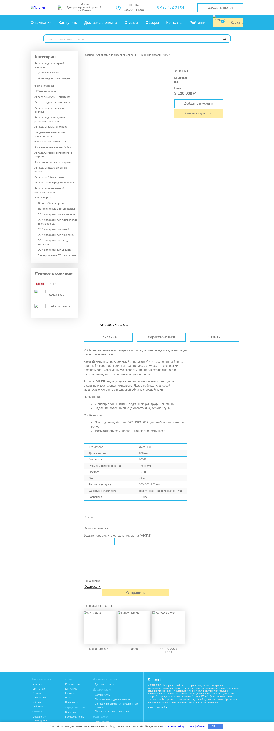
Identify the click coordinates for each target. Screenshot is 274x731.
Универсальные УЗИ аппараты (57, 255)
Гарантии (70, 693)
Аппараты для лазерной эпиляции (49, 65)
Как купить (68, 23)
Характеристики (161, 337)
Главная (89, 54)
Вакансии (70, 712)
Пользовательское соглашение (112, 711)
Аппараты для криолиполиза (52, 102)
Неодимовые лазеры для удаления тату (49, 134)
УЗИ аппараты (43, 197)
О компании (41, 23)
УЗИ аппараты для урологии (55, 249)
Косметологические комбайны (52, 147)
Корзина (232, 22)
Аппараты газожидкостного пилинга (50, 169)
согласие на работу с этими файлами (183, 726)
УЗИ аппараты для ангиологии (57, 214)
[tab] (110, 337)
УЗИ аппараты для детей (53, 229)
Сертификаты (102, 695)
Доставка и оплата (100, 23)
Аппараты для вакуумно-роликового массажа (49, 119)
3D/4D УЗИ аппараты (51, 203)
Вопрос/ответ (72, 702)
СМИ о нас (39, 688)
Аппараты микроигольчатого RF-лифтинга (54, 154)
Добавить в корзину (198, 103)
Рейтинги (197, 23)
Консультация (73, 684)
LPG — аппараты (45, 91)
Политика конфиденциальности (112, 699)
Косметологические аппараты (52, 162)
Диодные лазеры (48, 72)
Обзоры (152, 23)
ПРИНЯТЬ (215, 726)
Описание (108, 337)
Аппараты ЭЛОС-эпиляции (50, 126)
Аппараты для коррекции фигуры (49, 109)
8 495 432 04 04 (170, 7)
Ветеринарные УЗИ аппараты (56, 208)
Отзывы (131, 23)
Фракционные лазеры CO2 (50, 141)
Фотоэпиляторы (44, 85)
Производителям (74, 716)
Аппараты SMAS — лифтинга (52, 96)
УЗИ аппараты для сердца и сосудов (54, 242)
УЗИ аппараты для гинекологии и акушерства (57, 221)
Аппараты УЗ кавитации (49, 176)
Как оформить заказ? (114, 324)
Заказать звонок (220, 8)
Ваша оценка (92, 580)
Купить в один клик (199, 113)
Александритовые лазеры (54, 78)
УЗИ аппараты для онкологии (56, 234)
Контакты (174, 23)
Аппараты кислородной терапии (54, 182)
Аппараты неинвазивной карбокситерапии (49, 190)
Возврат (69, 697)
